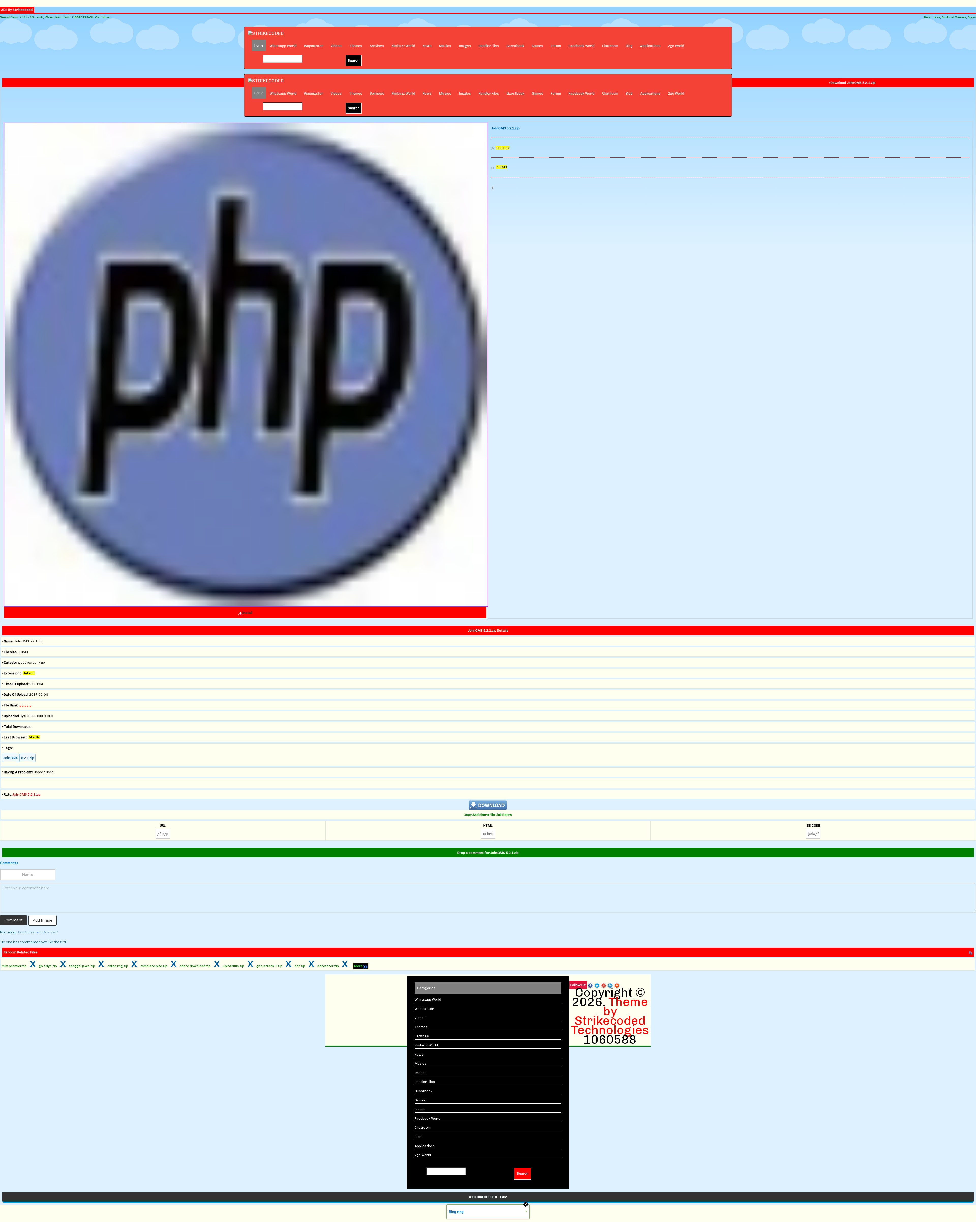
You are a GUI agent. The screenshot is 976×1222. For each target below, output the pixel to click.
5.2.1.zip (27, 758)
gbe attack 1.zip (269, 966)
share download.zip (195, 966)
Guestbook (515, 46)
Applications (650, 46)
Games (537, 46)
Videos (336, 46)
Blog (629, 46)
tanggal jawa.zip (82, 966)
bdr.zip (300, 966)
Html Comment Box (32, 932)
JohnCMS (10, 758)
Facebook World (581, 46)
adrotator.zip (328, 966)
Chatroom (610, 46)
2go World (676, 46)
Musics (445, 46)
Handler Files (489, 46)
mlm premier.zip (14, 966)
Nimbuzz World (403, 46)
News (427, 46)
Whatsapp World (283, 46)
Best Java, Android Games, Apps (950, 17)
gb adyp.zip (48, 966)
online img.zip (117, 966)
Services (377, 46)
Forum (556, 46)
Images (465, 46)
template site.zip (153, 966)
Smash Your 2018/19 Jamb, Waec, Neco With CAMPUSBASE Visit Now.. (55, 17)
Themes (355, 46)
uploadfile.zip (233, 966)
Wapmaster (313, 46)
